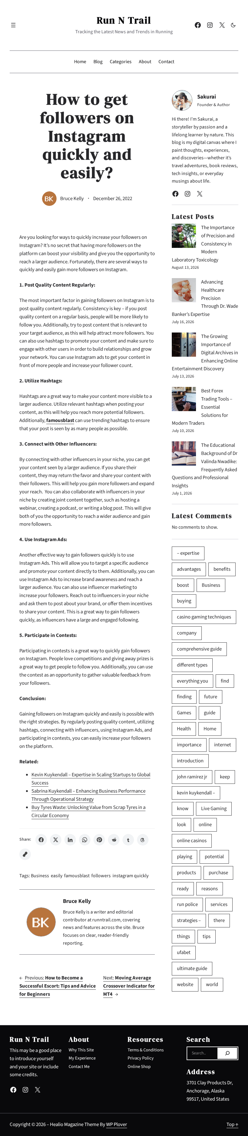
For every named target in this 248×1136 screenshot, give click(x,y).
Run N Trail (124, 20)
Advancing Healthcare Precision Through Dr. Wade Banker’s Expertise (205, 298)
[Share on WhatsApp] (84, 840)
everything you (192, 681)
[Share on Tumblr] (128, 840)
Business (40, 875)
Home (210, 728)
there (219, 920)
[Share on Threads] (142, 840)
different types (192, 665)
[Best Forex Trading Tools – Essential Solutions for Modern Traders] (184, 400)
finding (184, 696)
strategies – (189, 920)
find (225, 681)
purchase (218, 872)
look (181, 824)
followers (101, 875)
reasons (209, 888)
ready (183, 888)
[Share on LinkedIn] (70, 840)
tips (206, 936)
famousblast (77, 875)
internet (222, 744)
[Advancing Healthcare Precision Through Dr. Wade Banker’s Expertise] (184, 291)
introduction (190, 760)
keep (225, 777)
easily (56, 875)
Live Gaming (214, 808)
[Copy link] (25, 854)
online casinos (192, 840)
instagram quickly (130, 875)
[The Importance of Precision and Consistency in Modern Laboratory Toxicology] (184, 237)
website (185, 984)
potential (214, 856)
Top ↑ (232, 1124)
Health (184, 728)
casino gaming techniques (204, 617)
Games (184, 712)
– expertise (188, 553)
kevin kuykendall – (196, 793)
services (218, 904)
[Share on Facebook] (41, 840)
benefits (222, 569)
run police (187, 904)
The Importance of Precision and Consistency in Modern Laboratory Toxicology (203, 244)
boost (183, 585)
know (182, 808)
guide (209, 712)
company (187, 633)
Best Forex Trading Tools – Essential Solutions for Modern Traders (202, 407)
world (212, 984)
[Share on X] (55, 840)
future (210, 696)
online (205, 824)
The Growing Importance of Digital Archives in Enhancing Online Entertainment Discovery (205, 352)
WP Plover (116, 1124)
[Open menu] (13, 25)
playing (184, 856)
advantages (189, 569)
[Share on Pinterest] (99, 840)
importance (189, 744)
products (186, 872)
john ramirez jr (192, 777)
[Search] (227, 1053)
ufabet (184, 952)
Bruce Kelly (72, 198)
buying (184, 601)
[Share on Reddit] (113, 840)
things (183, 936)
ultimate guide (192, 968)
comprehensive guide (199, 649)
